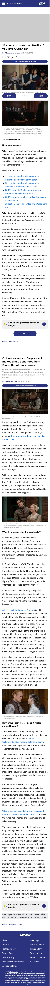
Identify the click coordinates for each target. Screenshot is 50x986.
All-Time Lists (14, 341)
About (4, 940)
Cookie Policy (8, 957)
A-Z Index (34, 961)
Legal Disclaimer (37, 957)
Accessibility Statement (13, 961)
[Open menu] (3, 3)
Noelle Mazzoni (11, 381)
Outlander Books (15, 924)
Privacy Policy (8, 953)
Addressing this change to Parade (17, 610)
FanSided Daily (9, 949)
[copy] (16, 57)
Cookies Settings (9, 966)
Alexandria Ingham (13, 53)
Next (40, 96)
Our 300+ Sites (37, 944)
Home (4, 341)
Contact (5, 944)
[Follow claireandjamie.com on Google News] (44, 324)
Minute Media (13, 972)
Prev (9, 96)
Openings (34, 940)
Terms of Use (36, 953)
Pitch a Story (36, 949)
